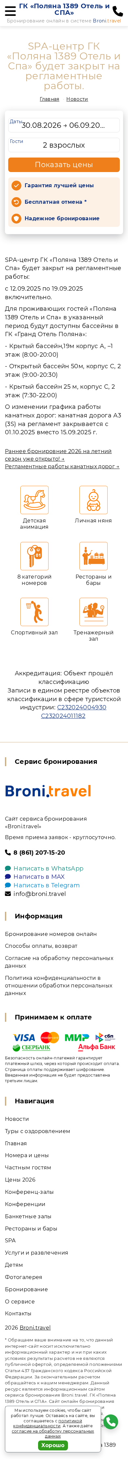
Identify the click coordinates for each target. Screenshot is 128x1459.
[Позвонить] (118, 11)
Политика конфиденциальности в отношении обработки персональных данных (58, 985)
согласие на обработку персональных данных (53, 1434)
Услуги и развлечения (36, 1253)
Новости (77, 99)
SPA (10, 1240)
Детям (14, 1265)
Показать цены (64, 164)
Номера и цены (27, 1155)
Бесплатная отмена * (56, 202)
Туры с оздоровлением (37, 1131)
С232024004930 (81, 707)
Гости (17, 141)
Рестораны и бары (31, 1229)
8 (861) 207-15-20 (39, 852)
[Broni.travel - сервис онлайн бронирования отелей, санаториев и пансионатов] (48, 791)
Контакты (18, 1313)
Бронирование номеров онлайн (51, 934)
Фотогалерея (24, 1277)
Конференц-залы (29, 1192)
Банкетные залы (28, 1216)
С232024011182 (63, 716)
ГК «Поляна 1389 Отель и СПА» (64, 9)
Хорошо (53, 1445)
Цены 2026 (20, 1180)
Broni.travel (35, 1328)
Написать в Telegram (46, 885)
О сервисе (20, 1302)
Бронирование (26, 1289)
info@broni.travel (39, 894)
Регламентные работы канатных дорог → (62, 466)
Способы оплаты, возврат (41, 946)
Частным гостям (28, 1167)
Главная (49, 99)
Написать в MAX (39, 876)
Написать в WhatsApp (48, 868)
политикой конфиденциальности (47, 1423)
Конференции (25, 1204)
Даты (16, 122)
